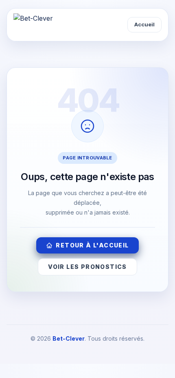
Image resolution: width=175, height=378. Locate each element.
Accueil (144, 24)
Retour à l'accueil (92, 245)
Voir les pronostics (87, 266)
